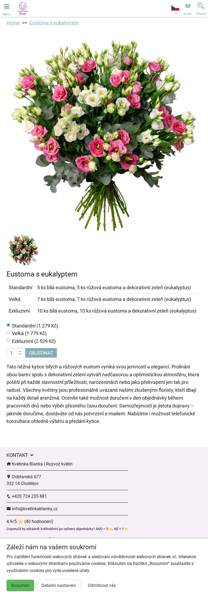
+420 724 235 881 (29, 496)
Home (13, 22)
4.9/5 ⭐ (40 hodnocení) (29, 521)
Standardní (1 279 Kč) (35, 326)
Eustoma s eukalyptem (54, 22)
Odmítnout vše (102, 585)
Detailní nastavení (58, 585)
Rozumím (20, 585)
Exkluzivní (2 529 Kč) (34, 341)
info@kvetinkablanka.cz (34, 508)
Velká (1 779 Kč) (29, 333)
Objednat (41, 353)
